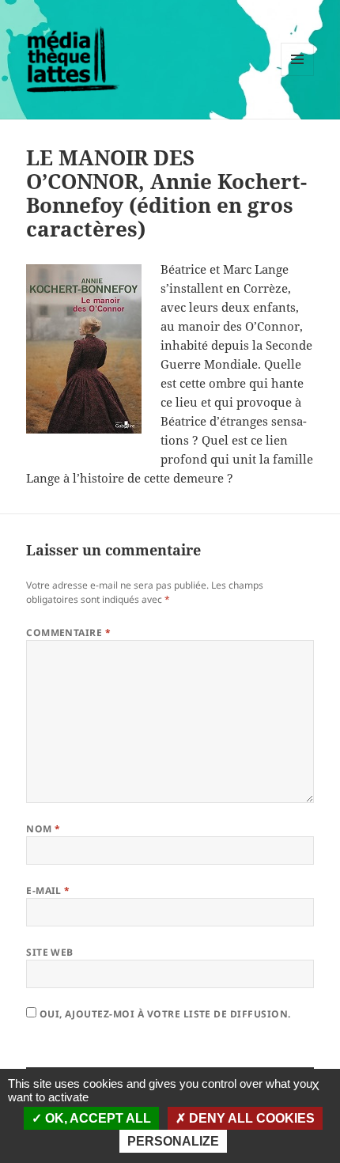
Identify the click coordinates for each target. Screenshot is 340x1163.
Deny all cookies (250, 1118)
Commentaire (68, 632)
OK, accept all (96, 1118)
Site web (50, 952)
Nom (43, 828)
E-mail (48, 890)
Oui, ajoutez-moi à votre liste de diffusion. (163, 1014)
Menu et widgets (297, 75)
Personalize (173, 1141)
